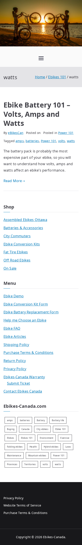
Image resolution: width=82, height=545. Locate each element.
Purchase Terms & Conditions (28, 352)
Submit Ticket (18, 383)
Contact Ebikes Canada (22, 391)
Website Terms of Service (22, 505)
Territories (30, 464)
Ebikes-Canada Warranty (24, 377)
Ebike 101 (60, 429)
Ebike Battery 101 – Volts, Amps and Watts (36, 114)
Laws (68, 446)
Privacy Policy (14, 368)
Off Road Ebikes (16, 260)
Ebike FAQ (11, 328)
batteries (32, 141)
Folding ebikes (15, 446)
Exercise (64, 437)
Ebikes (10, 437)
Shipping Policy (16, 344)
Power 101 (65, 133)
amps (20, 141)
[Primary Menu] (41, 58)
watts (71, 141)
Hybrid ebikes (51, 446)
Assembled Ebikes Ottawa (25, 219)
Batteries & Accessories (23, 227)
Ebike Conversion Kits (21, 244)
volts (61, 141)
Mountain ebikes (37, 455)
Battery (41, 420)
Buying (10, 429)
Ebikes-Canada (54, 537)
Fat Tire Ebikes (15, 252)
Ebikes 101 (27, 437)
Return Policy (14, 360)
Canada (25, 429)
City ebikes (42, 429)
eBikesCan (15, 133)
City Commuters (17, 236)
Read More (12, 180)
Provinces (12, 464)
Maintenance (14, 455)
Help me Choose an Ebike (24, 320)
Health (33, 446)
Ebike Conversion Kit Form (25, 304)
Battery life (58, 420)
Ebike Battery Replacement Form (31, 312)
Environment (47, 437)
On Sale (9, 268)
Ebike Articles (14, 336)
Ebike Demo (13, 296)
